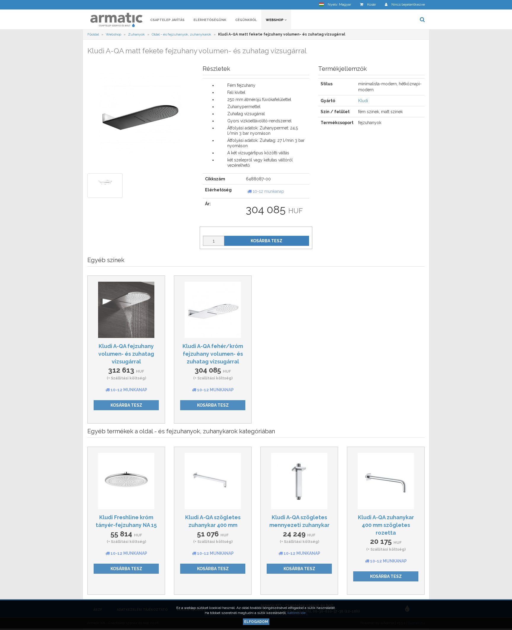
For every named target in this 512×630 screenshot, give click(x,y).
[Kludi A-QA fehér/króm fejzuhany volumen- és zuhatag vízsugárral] (212, 309)
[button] (335, 4)
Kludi (363, 100)
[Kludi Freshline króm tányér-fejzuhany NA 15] (126, 481)
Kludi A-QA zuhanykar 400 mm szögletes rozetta (386, 525)
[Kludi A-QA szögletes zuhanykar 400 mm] (212, 481)
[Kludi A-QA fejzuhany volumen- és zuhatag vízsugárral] (126, 309)
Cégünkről (246, 20)
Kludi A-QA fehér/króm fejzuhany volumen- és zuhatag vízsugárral (213, 353)
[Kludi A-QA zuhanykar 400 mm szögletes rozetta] (385, 481)
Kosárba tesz (266, 240)
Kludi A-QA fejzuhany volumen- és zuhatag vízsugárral (126, 353)
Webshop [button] (275, 20)
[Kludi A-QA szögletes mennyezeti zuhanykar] (299, 481)
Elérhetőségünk (209, 20)
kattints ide (296, 613)
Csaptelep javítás (167, 20)
